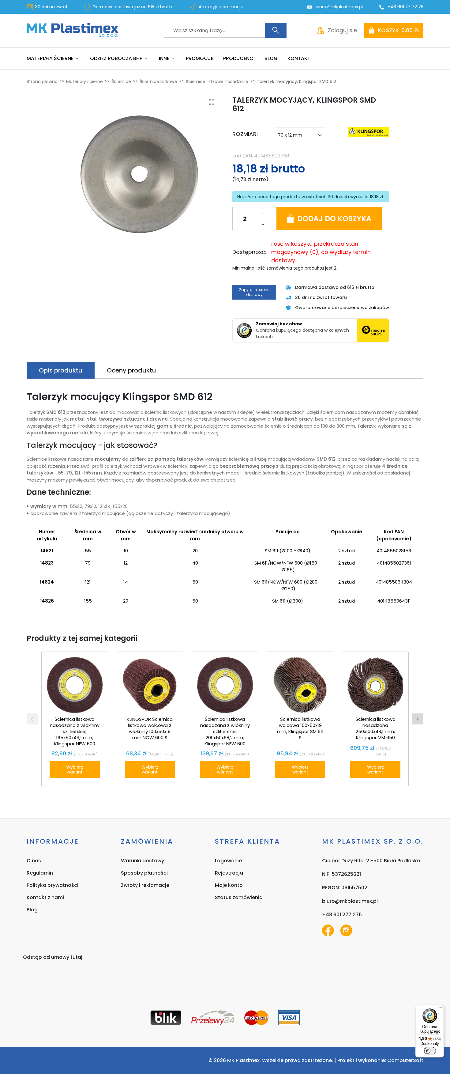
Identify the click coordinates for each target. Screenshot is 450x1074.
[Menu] (440, 1008)
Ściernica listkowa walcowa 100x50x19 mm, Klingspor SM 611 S (300, 728)
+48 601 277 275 (342, 914)
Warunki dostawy (142, 860)
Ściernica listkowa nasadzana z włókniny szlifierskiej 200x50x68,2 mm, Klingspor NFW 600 (225, 731)
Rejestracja (229, 872)
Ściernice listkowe (158, 81)
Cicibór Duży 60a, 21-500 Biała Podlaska (371, 860)
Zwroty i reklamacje (145, 885)
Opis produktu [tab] (60, 370)
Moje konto (229, 885)
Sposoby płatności (144, 872)
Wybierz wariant (74, 769)
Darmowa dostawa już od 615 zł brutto (133, 7)
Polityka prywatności (52, 885)
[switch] (430, 1050)
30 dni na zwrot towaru (321, 297)
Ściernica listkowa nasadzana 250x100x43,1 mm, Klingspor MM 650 (375, 728)
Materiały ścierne (84, 81)
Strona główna (42, 81)
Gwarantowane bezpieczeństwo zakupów (342, 307)
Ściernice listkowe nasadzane (217, 81)
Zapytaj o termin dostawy (254, 292)
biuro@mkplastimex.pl (339, 7)
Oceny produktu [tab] (131, 370)
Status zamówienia (239, 897)
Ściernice (121, 81)
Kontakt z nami (45, 897)
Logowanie (228, 860)
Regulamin (40, 872)
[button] (393, 30)
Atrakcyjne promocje (221, 7)
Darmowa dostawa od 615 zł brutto (334, 287)
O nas (34, 860)
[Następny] (417, 718)
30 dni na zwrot (51, 7)
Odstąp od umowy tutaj (52, 957)
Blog (32, 909)
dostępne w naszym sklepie (221, 412)
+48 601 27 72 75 (405, 7)
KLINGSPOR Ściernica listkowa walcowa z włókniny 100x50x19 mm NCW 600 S (150, 728)
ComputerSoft (405, 1060)
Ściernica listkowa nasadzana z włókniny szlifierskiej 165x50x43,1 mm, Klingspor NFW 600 (74, 731)
